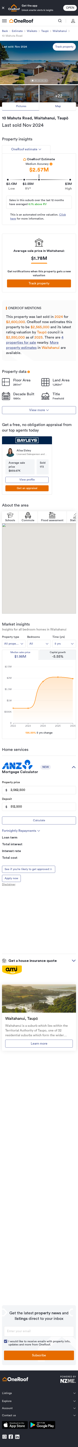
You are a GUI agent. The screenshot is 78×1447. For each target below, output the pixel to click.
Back (5, 31)
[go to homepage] (21, 21)
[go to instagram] (4, 1437)
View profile (27, 479)
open (70, 7)
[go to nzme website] (68, 1380)
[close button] (3, 8)
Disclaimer (8, 884)
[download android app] (42, 1425)
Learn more (39, 1043)
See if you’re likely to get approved (27, 869)
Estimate (17, 31)
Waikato (32, 31)
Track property (64, 46)
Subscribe (39, 1355)
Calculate (39, 820)
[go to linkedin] (17, 1437)
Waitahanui (60, 31)
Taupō (45, 31)
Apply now (11, 878)
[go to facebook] (10, 1437)
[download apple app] (15, 1425)
